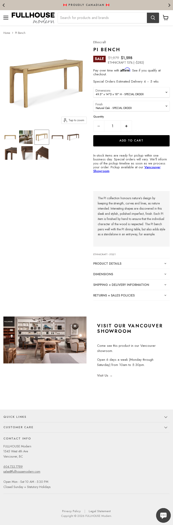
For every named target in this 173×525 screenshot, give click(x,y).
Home (6, 33)
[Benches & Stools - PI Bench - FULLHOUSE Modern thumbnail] (10, 137)
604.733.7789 (13, 466)
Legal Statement (100, 511)
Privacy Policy (71, 511)
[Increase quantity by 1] (126, 126)
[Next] (169, 5)
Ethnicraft (99, 42)
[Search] (153, 18)
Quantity (98, 116)
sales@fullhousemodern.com (21, 471)
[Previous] (4, 5)
